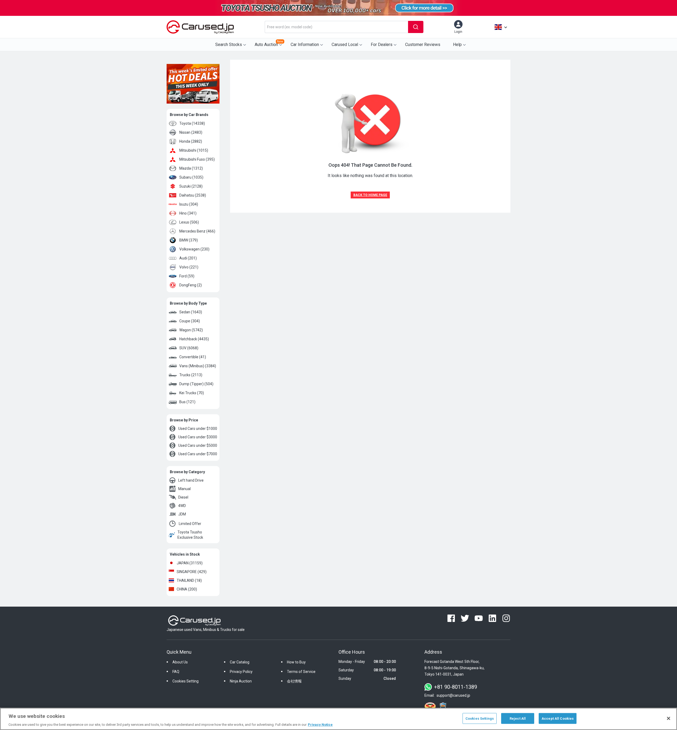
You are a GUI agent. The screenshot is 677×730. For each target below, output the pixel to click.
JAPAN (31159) (190, 563)
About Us (180, 662)
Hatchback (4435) (194, 339)
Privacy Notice (320, 725)
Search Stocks (228, 44)
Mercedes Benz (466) (197, 231)
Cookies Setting (185, 681)
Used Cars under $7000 (197, 454)
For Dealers (381, 44)
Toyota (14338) (192, 123)
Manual (184, 489)
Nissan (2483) (190, 132)
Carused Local (345, 44)
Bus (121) (187, 402)
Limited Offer (190, 524)
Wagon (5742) (191, 330)
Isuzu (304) (188, 204)
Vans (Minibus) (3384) (197, 366)
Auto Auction (269, 43)
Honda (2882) (190, 141)
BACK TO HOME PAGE (370, 195)
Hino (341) (187, 213)
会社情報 (294, 681)
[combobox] (336, 27)
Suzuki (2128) (191, 186)
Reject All (518, 718)
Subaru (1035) (191, 177)
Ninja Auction (241, 681)
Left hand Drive (191, 480)
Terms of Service (301, 671)
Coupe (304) (189, 321)
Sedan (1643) (190, 312)
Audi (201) (188, 258)
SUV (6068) (188, 348)
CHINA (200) (187, 589)
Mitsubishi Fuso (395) (197, 159)
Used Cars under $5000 (197, 445)
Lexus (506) (189, 222)
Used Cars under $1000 (197, 428)
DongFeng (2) (190, 285)
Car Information (305, 44)
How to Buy (296, 662)
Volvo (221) (188, 267)
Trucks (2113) (190, 375)
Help (457, 44)
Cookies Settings (479, 718)
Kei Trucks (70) (191, 393)
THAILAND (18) (189, 580)
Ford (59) (186, 276)
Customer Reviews (422, 44)
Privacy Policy (241, 671)
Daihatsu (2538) (192, 195)
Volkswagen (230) (194, 249)
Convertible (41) (192, 357)
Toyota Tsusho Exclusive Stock (190, 535)
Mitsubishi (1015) (193, 150)
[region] (338, 719)
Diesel (183, 497)
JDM (182, 514)
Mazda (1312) (191, 168)
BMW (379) (188, 240)
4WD (182, 506)
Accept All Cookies (558, 718)
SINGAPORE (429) (192, 572)
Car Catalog (239, 662)
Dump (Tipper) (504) (196, 384)
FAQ (175, 671)
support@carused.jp (453, 695)
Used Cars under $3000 (197, 437)
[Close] (668, 718)
